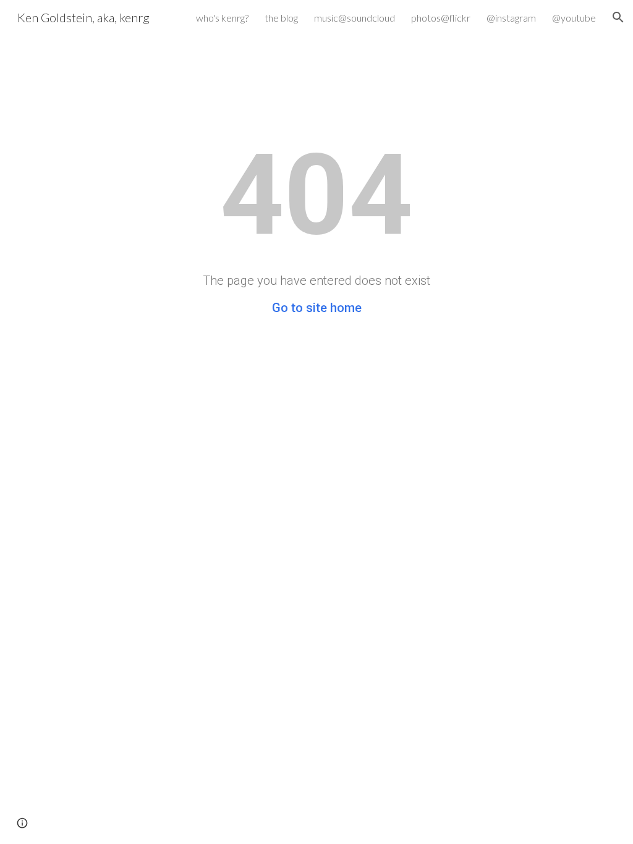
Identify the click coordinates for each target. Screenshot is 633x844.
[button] (618, 17)
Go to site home (317, 307)
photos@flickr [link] (440, 17)
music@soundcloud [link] (354, 17)
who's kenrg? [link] (222, 17)
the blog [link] (281, 17)
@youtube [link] (574, 17)
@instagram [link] (511, 17)
